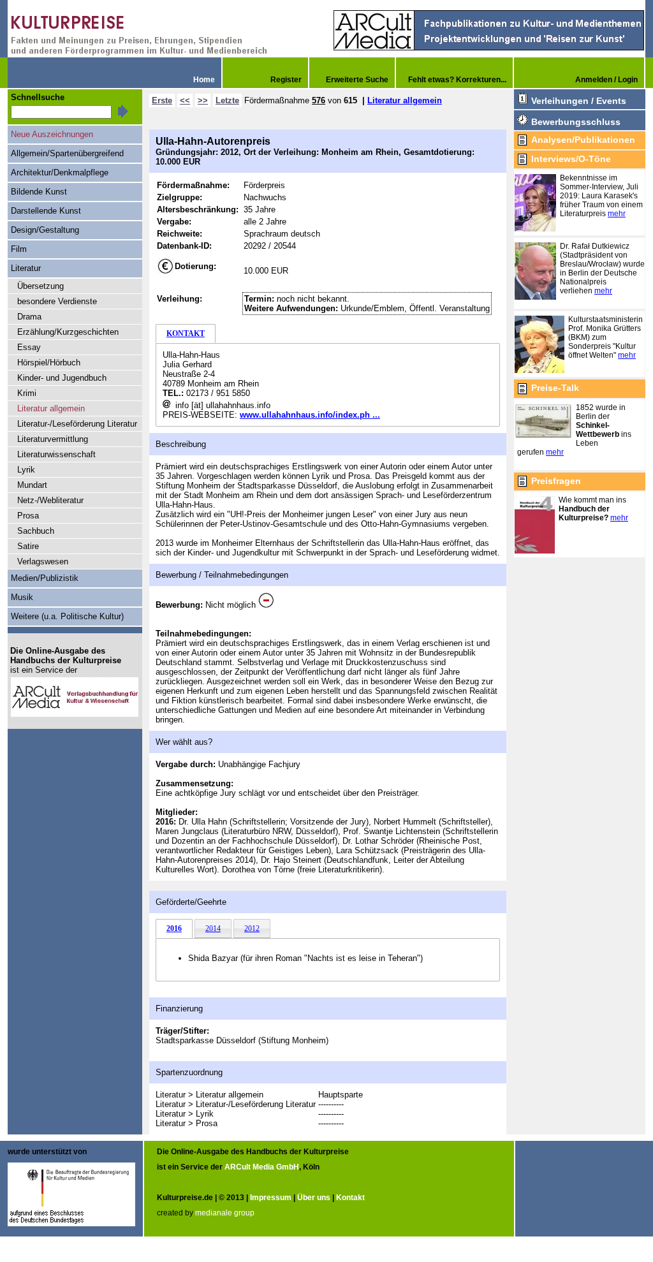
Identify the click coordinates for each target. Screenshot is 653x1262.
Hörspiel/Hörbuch (48, 362)
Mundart (32, 485)
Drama (29, 316)
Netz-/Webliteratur (50, 500)
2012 (252, 928)
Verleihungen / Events (578, 101)
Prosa (28, 515)
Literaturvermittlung (52, 439)
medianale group (224, 1212)
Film (19, 249)
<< (185, 100)
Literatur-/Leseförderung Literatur (77, 424)
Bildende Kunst (39, 191)
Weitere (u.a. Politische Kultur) (67, 616)
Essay (29, 347)
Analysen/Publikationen (583, 140)
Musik (22, 597)
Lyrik (26, 469)
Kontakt (350, 1197)
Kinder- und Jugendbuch (61, 378)
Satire (28, 546)
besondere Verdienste (57, 301)
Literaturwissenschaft (56, 454)
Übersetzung (40, 286)
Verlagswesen (42, 561)
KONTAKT (185, 333)
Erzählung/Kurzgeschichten (68, 332)
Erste (162, 100)
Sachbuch (35, 531)
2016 (174, 928)
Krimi (26, 393)
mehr (617, 213)
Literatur (26, 268)
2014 (213, 928)
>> (203, 100)
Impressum (270, 1197)
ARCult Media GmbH (261, 1167)
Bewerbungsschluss (575, 122)
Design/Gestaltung (45, 230)
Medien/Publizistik (44, 578)
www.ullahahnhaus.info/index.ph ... (310, 415)
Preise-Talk (555, 388)
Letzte (227, 100)
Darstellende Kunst (46, 211)
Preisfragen (556, 481)
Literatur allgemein (404, 100)
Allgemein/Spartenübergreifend (67, 153)
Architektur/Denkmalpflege (59, 172)
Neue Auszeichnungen (52, 134)
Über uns (313, 1197)
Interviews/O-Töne (571, 159)
